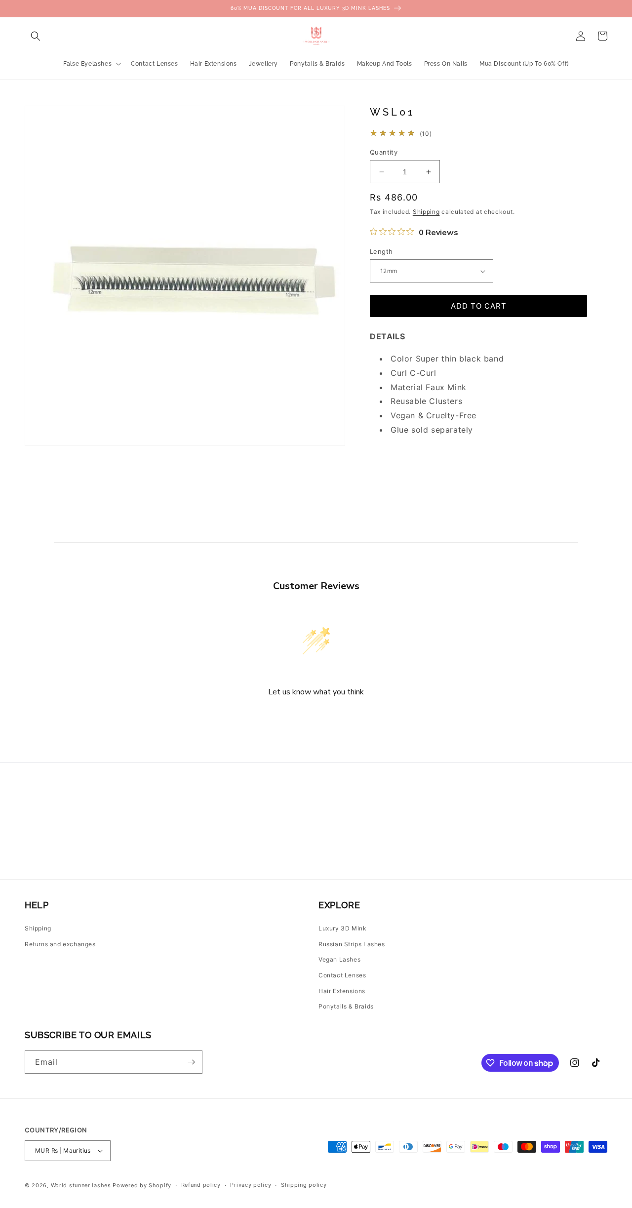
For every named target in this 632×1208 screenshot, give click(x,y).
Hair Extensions (341, 991)
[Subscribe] (191, 1062)
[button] (35, 36)
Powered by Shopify (142, 1185)
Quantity (383, 152)
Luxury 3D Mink (342, 928)
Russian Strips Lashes (351, 944)
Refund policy (201, 1184)
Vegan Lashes (339, 959)
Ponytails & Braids (346, 1006)
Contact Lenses (342, 975)
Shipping (426, 211)
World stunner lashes (82, 1185)
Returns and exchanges (60, 944)
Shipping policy (304, 1184)
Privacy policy (250, 1184)
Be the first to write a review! (316, 718)
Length (381, 251)
